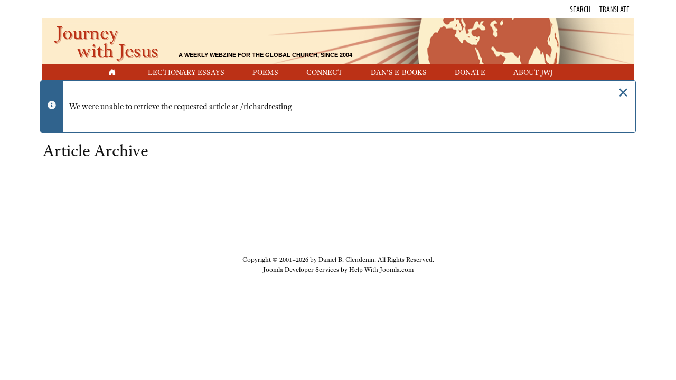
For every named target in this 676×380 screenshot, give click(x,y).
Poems (265, 72)
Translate (614, 9)
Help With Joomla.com (381, 269)
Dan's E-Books (399, 72)
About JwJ (533, 72)
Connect (324, 72)
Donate (470, 72)
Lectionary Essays (186, 72)
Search (580, 9)
